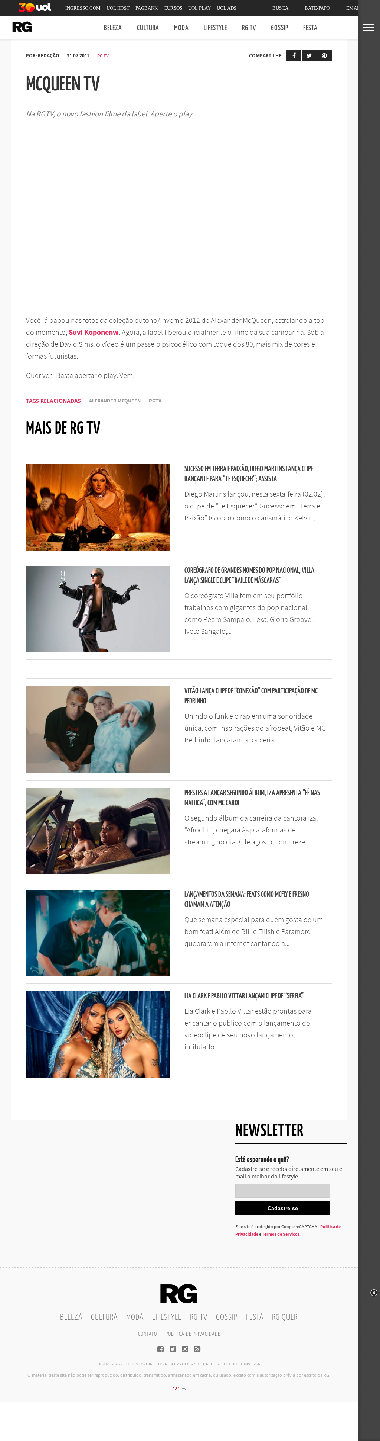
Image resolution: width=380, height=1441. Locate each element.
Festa (310, 28)
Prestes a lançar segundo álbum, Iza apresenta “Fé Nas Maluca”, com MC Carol (252, 798)
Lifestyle (215, 28)
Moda (181, 28)
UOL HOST (118, 8)
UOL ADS (226, 8)
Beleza (113, 28)
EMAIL (353, 8)
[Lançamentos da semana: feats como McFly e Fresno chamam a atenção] (98, 974)
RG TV (249, 28)
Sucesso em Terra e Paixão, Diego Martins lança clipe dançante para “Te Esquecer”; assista (248, 474)
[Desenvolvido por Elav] (179, 1391)
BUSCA (280, 8)
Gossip (279, 28)
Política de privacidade (193, 1334)
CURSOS (173, 8)
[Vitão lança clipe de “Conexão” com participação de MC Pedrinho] (98, 771)
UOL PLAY (199, 8)
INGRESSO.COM (83, 8)
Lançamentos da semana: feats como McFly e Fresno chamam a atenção (246, 899)
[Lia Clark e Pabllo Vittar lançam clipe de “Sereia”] (98, 1076)
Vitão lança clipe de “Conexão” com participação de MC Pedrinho (251, 696)
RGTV (155, 401)
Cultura (148, 28)
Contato (147, 1334)
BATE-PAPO (317, 8)
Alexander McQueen (115, 401)
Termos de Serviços (280, 1234)
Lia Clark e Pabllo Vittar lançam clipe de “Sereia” (244, 996)
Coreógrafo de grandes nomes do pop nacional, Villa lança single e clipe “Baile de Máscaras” (249, 575)
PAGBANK (146, 8)
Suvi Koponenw (94, 332)
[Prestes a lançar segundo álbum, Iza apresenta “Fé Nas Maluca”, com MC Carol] (98, 872)
